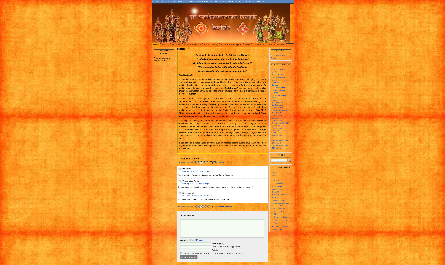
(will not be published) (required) (226, 247)
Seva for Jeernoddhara (279, 182)
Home (274, 175)
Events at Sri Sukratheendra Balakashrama (277, 102)
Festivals (275, 197)
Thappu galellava (281, 220)
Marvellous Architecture (280, 203)
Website (215, 250)
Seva (274, 178)
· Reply (207, 171)
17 (215, 163)
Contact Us (276, 192)
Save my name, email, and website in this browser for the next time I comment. (212, 253)
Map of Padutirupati (279, 195)
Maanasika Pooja (278, 75)
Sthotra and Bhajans (279, 206)
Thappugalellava (281, 223)
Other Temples (277, 189)
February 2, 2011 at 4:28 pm (193, 184)
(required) (218, 243)
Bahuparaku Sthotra (279, 213)
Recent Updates (160, 2)
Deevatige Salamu (281, 217)
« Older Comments (185, 163)
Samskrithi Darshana (206, 2)
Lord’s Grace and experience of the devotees (278, 80)
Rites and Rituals (278, 200)
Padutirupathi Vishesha (182, 2)
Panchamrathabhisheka (280, 226)
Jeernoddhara (226, 2)
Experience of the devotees (250, 2)
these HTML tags (196, 240)
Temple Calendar (278, 229)
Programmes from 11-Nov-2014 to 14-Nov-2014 (280, 130)
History (274, 172)
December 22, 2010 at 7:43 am (194, 196)
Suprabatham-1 (280, 209)
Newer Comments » (226, 163)
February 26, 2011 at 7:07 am (193, 171)
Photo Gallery (277, 186)
